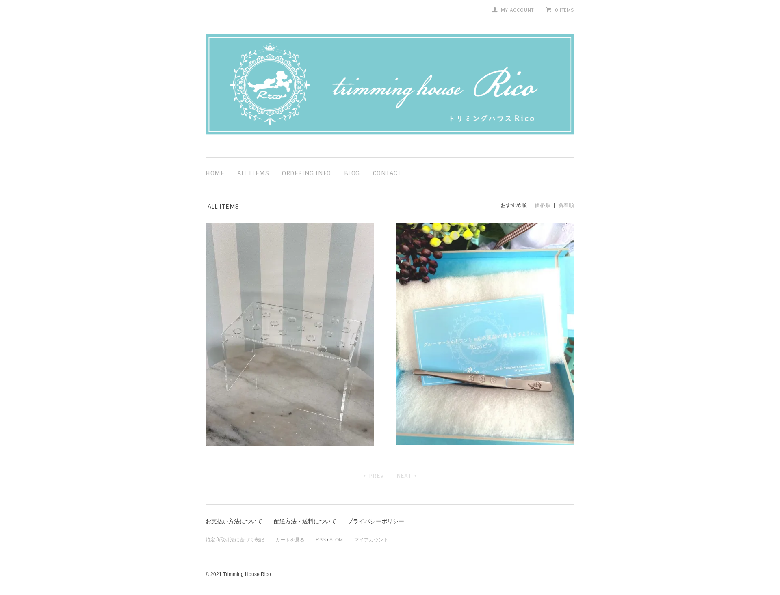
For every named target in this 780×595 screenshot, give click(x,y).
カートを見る (290, 540)
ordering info (306, 173)
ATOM (336, 540)
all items (253, 173)
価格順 (542, 205)
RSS (321, 540)
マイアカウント (371, 540)
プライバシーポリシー (375, 521)
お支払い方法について (234, 521)
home (215, 173)
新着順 (566, 205)
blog (352, 173)
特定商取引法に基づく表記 (235, 540)
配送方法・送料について (305, 521)
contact (387, 173)
